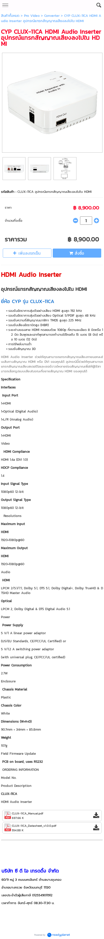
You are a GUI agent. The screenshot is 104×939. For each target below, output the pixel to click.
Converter (52, 15)
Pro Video (32, 15)
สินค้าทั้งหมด (10, 15)
